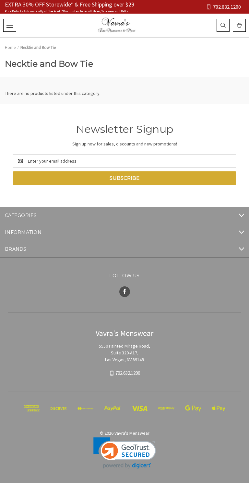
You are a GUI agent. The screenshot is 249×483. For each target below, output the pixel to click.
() (239, 25)
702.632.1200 (227, 7)
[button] (124, 453)
